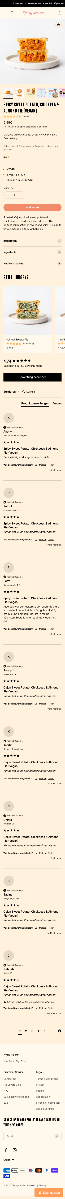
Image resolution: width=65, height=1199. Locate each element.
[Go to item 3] (30, 93)
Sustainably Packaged (16, 1096)
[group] (32, 361)
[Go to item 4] (41, 93)
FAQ (5, 1090)
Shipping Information (48, 1102)
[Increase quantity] (20, 195)
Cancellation (43, 1096)
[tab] (35, 404)
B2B (5, 1102)
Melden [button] (42, 465)
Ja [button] (36, 465)
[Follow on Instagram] (14, 1150)
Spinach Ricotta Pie (17, 339)
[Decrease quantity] (8, 195)
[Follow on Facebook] (5, 1150)
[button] (32, 116)
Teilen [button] (51, 465)
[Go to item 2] (19, 93)
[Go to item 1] (8, 93)
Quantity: (8, 187)
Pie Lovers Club (12, 1084)
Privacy (40, 1084)
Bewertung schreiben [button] (32, 377)
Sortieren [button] (9, 391)
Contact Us (9, 1078)
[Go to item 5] (53, 93)
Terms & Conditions (47, 1078)
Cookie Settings (45, 1108)
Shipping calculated (26, 126)
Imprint (40, 1090)
